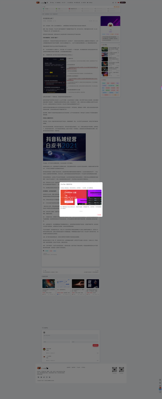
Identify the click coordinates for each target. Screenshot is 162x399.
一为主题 (99, 214)
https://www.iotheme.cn (70, 207)
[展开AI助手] (161, 88)
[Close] (101, 183)
